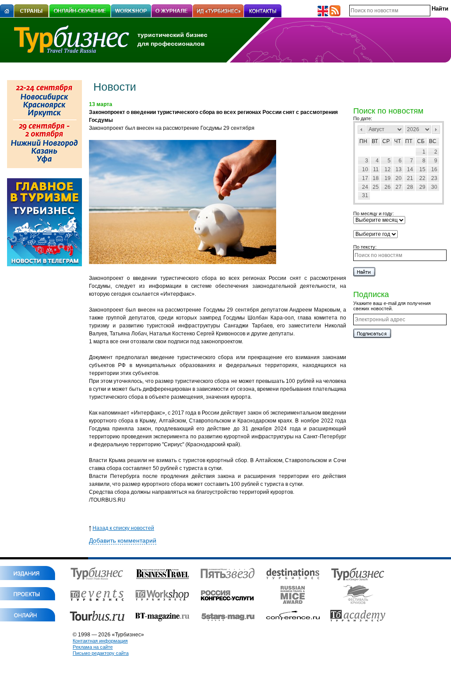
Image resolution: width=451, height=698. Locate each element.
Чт (397, 141)
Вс (432, 141)
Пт (408, 141)
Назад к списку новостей (123, 528)
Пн (363, 141)
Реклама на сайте (93, 647)
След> (436, 129)
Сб (421, 141)
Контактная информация (100, 640)
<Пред (362, 129)
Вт (375, 141)
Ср (386, 141)
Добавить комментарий (122, 540)
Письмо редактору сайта (101, 653)
